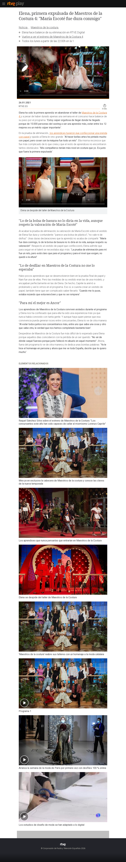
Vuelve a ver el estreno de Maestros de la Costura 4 (52, 36)
